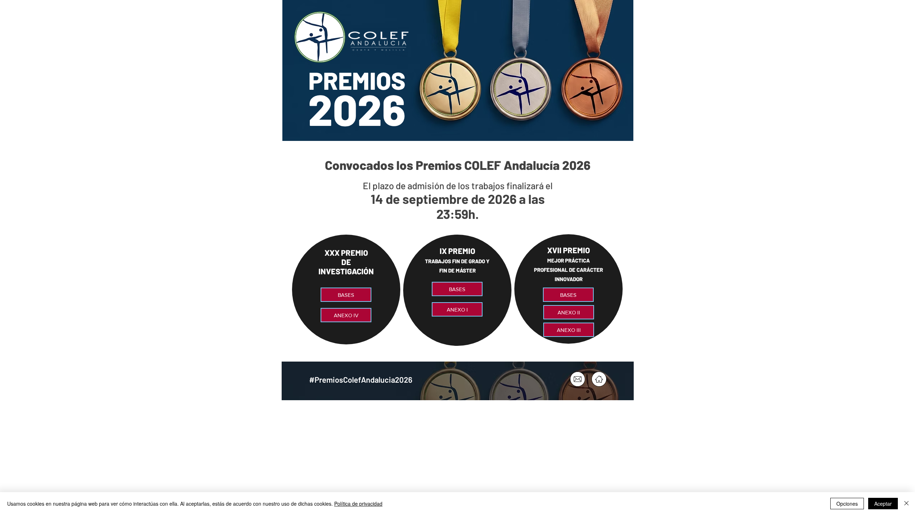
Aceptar (883, 503)
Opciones (847, 503)
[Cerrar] (906, 503)
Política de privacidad (358, 503)
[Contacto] (577, 379)
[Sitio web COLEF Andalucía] (599, 379)
